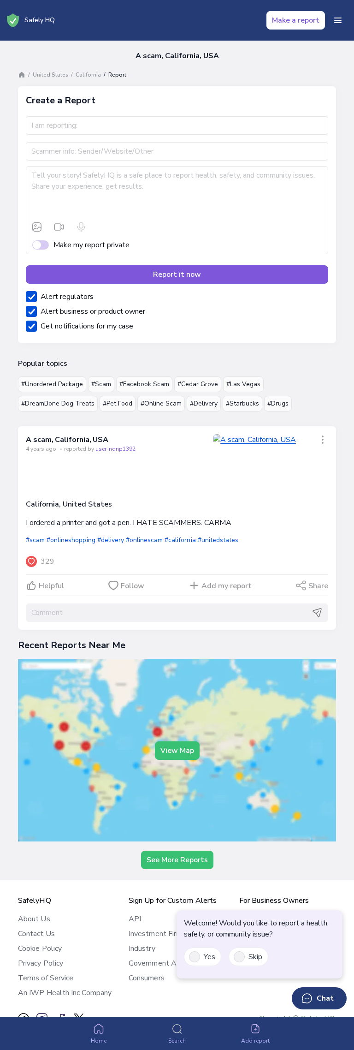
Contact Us (36, 934)
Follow (132, 586)
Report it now (177, 274)
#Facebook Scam (144, 384)
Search (176, 1040)
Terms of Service (45, 978)
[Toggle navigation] (338, 20)
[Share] (322, 439)
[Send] (317, 612)
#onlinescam (144, 540)
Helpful (51, 586)
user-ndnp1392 (115, 449)
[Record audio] (81, 227)
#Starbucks (242, 403)
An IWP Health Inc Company (65, 993)
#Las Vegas (243, 384)
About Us (34, 919)
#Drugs (278, 403)
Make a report (295, 20)
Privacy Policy (40, 963)
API (135, 919)
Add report (255, 1040)
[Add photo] (36, 227)
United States (50, 74)
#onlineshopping (71, 540)
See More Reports (177, 860)
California (88, 74)
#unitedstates (218, 540)
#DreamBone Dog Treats (57, 403)
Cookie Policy (40, 948)
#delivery (110, 540)
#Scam (101, 384)
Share (318, 586)
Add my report (226, 586)
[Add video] (59, 227)
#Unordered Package (52, 384)
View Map (177, 751)
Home (98, 1040)
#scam (35, 540)
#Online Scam (161, 403)
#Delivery (204, 403)
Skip (255, 957)
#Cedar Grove (197, 384)
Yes (209, 957)
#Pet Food (117, 403)
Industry (142, 948)
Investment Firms (157, 934)
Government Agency (162, 963)
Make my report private (91, 245)
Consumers (147, 978)
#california (180, 540)
